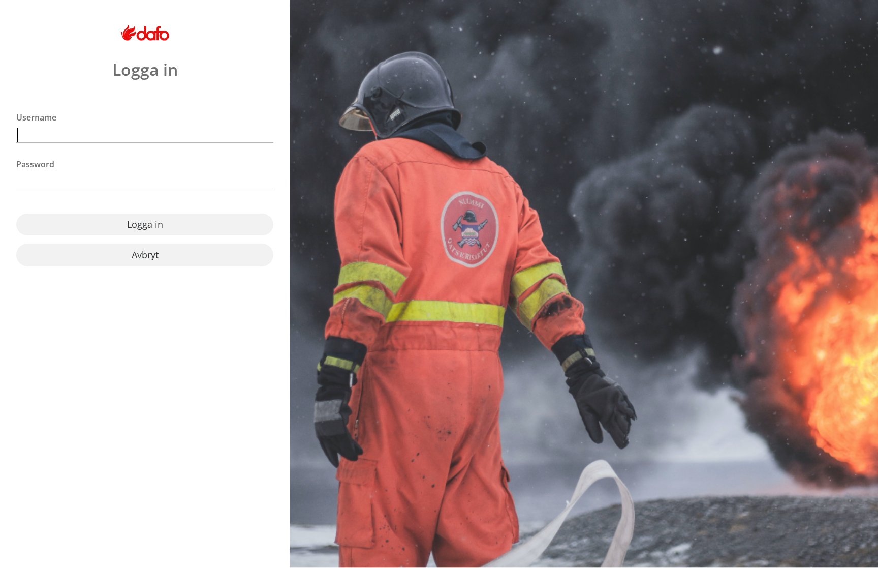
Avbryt (145, 255)
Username (36, 117)
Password (35, 164)
